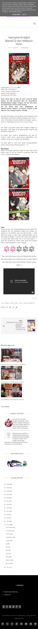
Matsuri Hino (14, 303)
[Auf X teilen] (10, 307)
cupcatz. (22, 615)
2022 (7, 498)
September (9, 537)
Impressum (7, 595)
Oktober (8, 534)
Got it (24, 14)
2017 (7, 511)
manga (7, 303)
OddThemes (19, 618)
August (8, 540)
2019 (7, 508)
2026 (7, 484)
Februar (8, 560)
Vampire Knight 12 (29, 303)
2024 (7, 491)
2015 (7, 514)
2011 (7, 567)
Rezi (21, 303)
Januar (8, 563)
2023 (7, 494)
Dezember (9, 527)
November (9, 531)
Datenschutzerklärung (10, 592)
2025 (7, 488)
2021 (7, 501)
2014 (7, 518)
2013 (7, 521)
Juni (7, 547)
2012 (7, 525)
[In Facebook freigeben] (7, 307)
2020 (7, 504)
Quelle (34, 298)
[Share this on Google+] (13, 307)
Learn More (16, 14)
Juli (7, 544)
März (7, 557)
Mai (7, 550)
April (7, 553)
